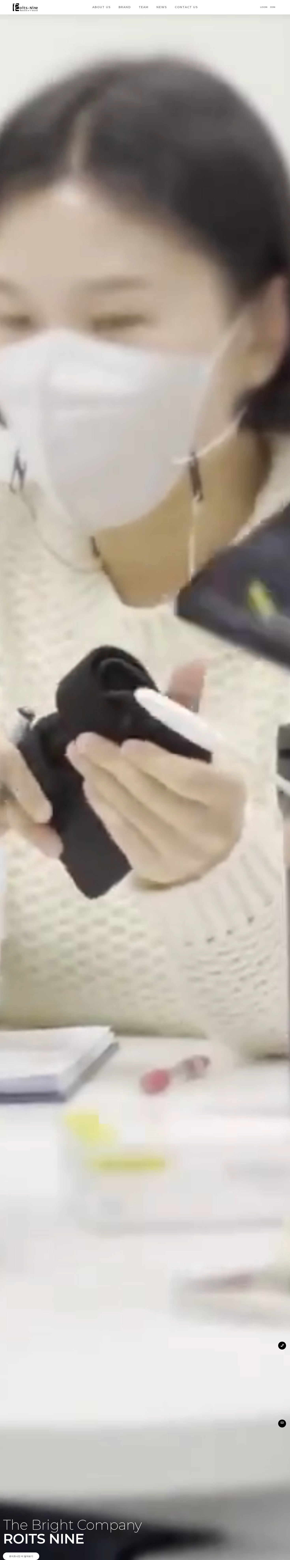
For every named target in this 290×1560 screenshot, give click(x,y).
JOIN (272, 7)
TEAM (144, 7)
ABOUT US (101, 7)
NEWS (161, 7)
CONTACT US (186, 7)
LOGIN (263, 7)
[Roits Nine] (25, 7)
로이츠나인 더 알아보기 (21, 1556)
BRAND (125, 7)
